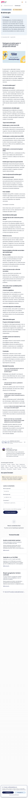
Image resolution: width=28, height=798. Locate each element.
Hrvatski (8, 464)
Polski (20, 467)
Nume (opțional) (6, 488)
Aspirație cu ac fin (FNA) (10, 557)
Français (14, 466)
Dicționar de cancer (8, 5)
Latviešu (11, 467)
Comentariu (6, 500)
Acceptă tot (8, 792)
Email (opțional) (6, 494)
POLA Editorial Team (11, 450)
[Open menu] (26, 2)
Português (24, 467)
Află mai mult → (6, 550)
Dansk (17, 464)
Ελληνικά (23, 466)
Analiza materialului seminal (11, 540)
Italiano (7, 467)
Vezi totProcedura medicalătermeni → (15, 592)
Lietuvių (16, 467)
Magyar (2, 467)
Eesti (6, 466)
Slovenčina (3, 469)
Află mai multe (23, 789)
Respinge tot (20, 792)
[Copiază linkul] (24, 442)
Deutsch (18, 466)
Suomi (9, 466)
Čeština (13, 464)
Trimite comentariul (11, 512)
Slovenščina (9, 469)
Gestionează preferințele (14, 794)
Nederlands (22, 464)
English (2, 466)
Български (3, 464)
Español (14, 469)
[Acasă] (1, 5)
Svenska (19, 469)
